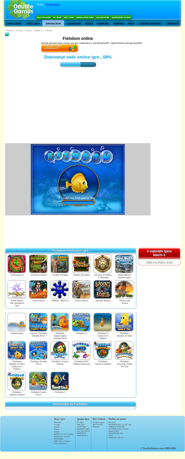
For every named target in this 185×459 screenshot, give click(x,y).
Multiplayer (44, 17)
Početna (9, 30)
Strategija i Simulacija (150, 23)
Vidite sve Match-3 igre (159, 262)
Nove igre (59, 419)
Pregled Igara (98, 422)
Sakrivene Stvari (121, 17)
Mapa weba (114, 431)
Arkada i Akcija (14, 23)
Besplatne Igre (85, 17)
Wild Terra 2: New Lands (62, 442)
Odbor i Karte (33, 23)
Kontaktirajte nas (116, 433)
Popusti (96, 427)
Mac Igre (69, 17)
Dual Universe (60, 443)
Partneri (112, 422)
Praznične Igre (74, 23)
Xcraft (56, 425)
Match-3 (89, 23)
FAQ (111, 435)
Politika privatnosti (116, 427)
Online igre (102, 17)
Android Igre (82, 435)
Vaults (56, 432)
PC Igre (57, 17)
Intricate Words (52, 4)
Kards (56, 429)
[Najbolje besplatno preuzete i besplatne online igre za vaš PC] (20, 10)
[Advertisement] (78, 102)
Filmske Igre (103, 23)
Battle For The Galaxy (63, 434)
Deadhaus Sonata (62, 436)
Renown (57, 422)
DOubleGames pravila (118, 429)
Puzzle (131, 23)
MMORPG (81, 433)
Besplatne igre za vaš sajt (120, 424)
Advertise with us (116, 437)
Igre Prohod (98, 424)
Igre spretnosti (83, 431)
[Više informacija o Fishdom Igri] (7, 32)
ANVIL (57, 427)
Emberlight (58, 439)
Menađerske (173, 23)
